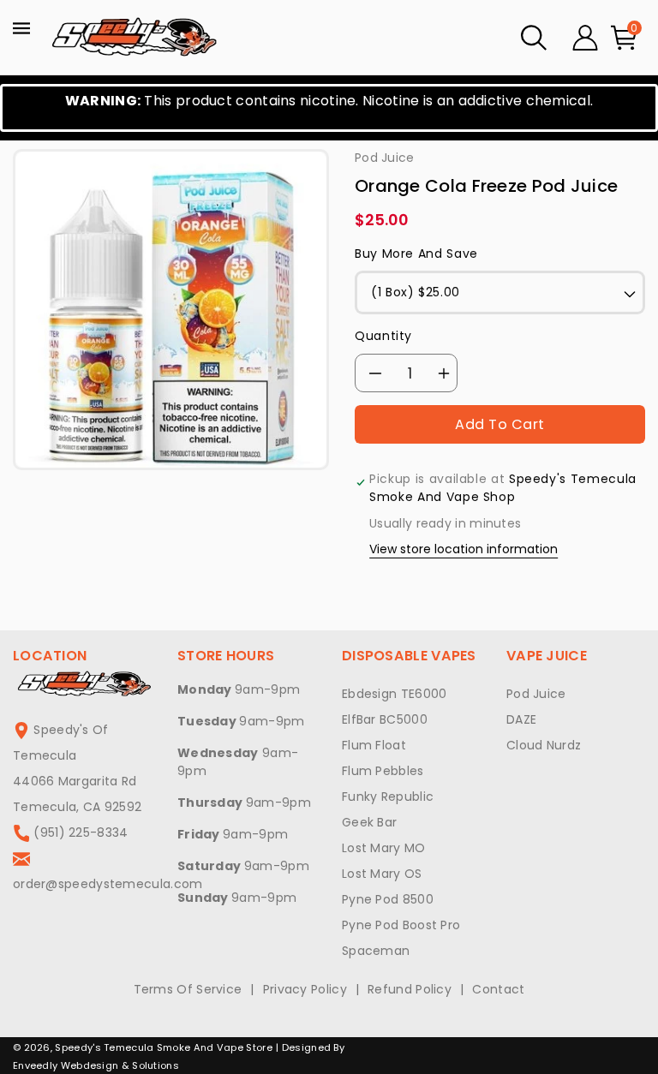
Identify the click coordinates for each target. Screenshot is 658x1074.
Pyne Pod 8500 (388, 899)
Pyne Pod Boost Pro (401, 925)
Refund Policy (410, 989)
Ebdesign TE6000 (394, 693)
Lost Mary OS (382, 873)
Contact (498, 989)
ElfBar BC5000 (385, 719)
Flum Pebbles (383, 770)
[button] (534, 38)
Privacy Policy (305, 989)
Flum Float (374, 745)
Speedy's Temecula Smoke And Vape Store (163, 1047)
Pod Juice (536, 693)
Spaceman (376, 950)
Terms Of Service (188, 989)
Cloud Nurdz (543, 745)
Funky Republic (388, 796)
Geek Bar (369, 822)
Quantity (383, 335)
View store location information (463, 549)
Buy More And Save (416, 253)
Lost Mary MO (384, 847)
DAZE (521, 719)
